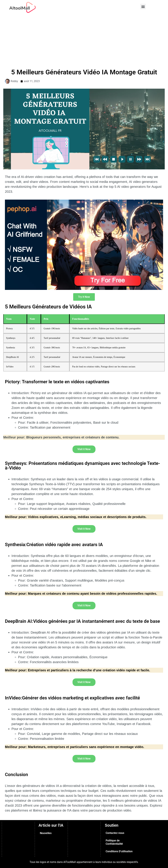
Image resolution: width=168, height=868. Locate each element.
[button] (143, 6)
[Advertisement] (84, 39)
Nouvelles (46, 833)
